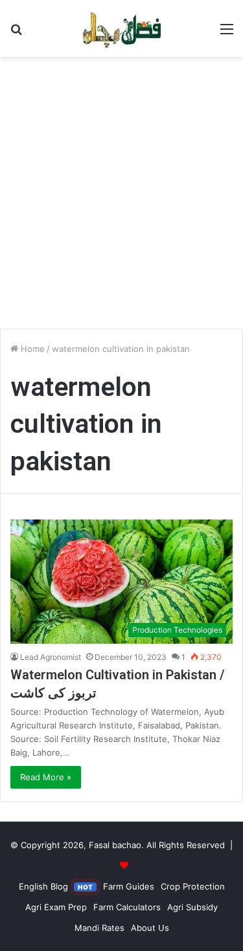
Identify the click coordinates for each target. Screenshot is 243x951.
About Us (150, 928)
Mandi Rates (99, 928)
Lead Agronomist (50, 657)
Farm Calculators (127, 907)
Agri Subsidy (192, 907)
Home (31, 349)
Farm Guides (128, 886)
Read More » (45, 777)
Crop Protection (193, 886)
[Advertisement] (121, 197)
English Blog (56, 886)
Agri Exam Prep (56, 907)
